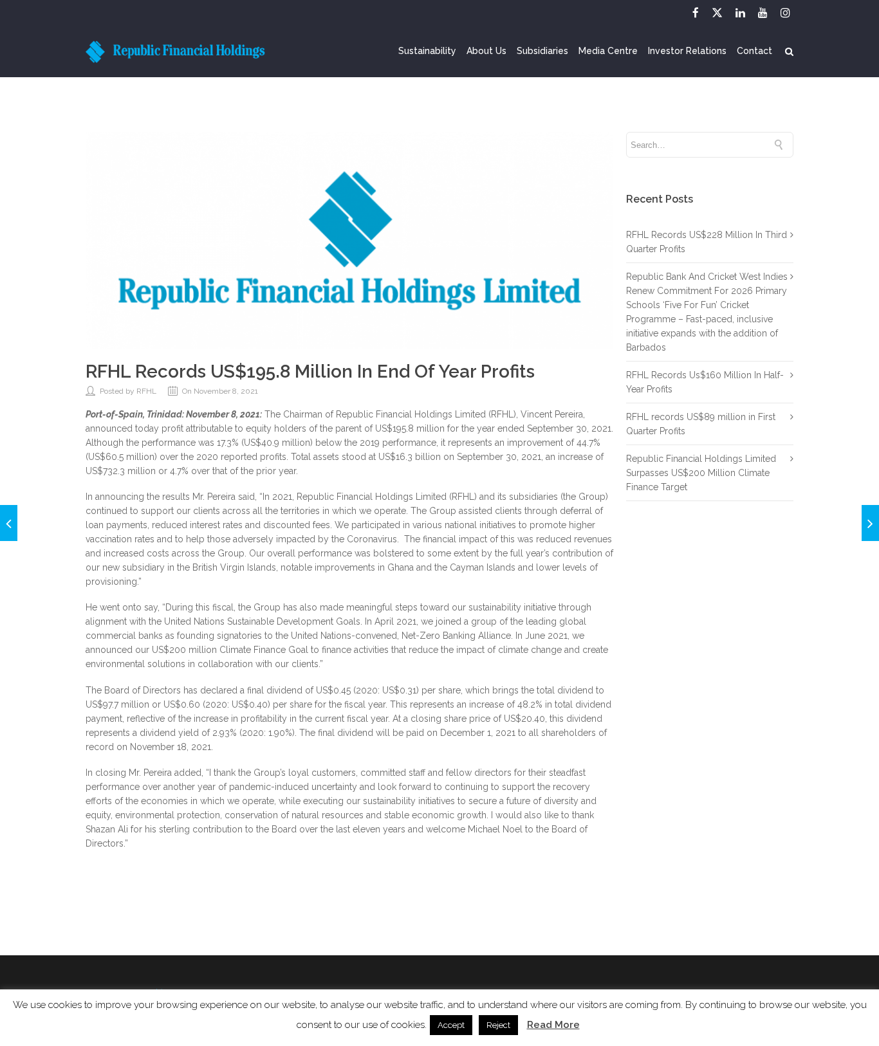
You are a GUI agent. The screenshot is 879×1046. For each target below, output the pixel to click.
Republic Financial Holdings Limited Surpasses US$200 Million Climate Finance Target (701, 473)
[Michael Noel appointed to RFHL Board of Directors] (8, 523)
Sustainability (427, 51)
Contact (754, 51)
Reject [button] (498, 1025)
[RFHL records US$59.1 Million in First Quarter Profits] (870, 523)
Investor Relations (687, 51)
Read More (553, 1025)
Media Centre (608, 51)
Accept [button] (451, 1025)
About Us (486, 51)
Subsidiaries (542, 51)
